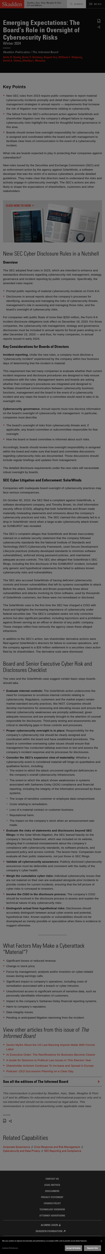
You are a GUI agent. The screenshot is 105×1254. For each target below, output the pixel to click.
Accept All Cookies (73, 1248)
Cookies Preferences (10, 1248)
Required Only (92, 1248)
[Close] (101, 1241)
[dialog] (52, 1245)
